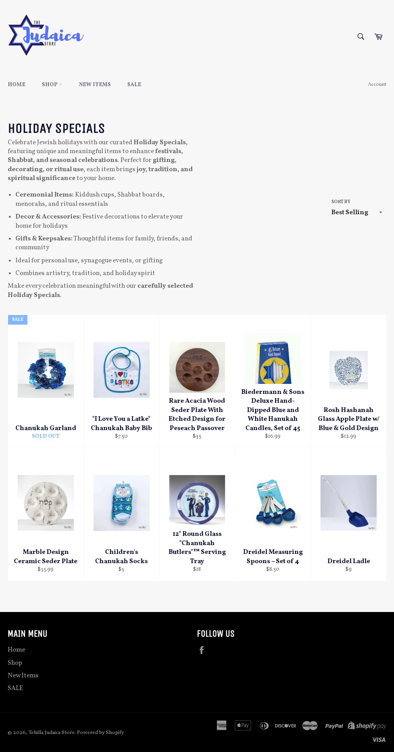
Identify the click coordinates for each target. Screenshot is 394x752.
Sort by (341, 202)
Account (377, 84)
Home (16, 84)
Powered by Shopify (100, 732)
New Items (95, 84)
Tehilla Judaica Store (51, 732)
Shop (50, 84)
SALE (134, 84)
